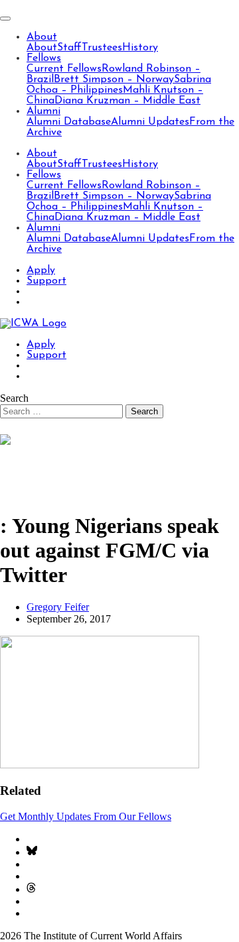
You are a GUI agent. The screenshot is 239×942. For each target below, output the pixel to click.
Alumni (43, 111)
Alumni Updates (150, 122)
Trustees (102, 47)
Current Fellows (64, 69)
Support (46, 281)
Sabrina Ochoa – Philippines (119, 84)
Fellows (44, 58)
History (140, 47)
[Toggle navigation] (5, 19)
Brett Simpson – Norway (114, 79)
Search (14, 398)
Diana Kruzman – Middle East (127, 100)
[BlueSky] (32, 852)
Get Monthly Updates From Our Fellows (85, 816)
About (42, 37)
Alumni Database (69, 122)
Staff (69, 47)
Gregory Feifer (58, 607)
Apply (41, 270)
